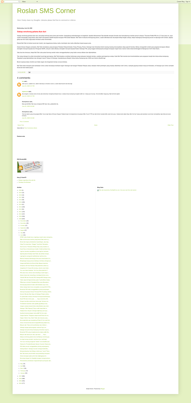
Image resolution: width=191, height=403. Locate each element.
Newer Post (21, 125)
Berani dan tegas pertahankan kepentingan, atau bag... (34, 242)
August (22, 230)
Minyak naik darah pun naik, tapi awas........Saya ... (33, 334)
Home (95, 125)
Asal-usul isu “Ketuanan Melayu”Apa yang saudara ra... (35, 246)
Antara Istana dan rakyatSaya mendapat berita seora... (34, 275)
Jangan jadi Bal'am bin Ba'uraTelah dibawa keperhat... (34, 263)
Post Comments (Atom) (30, 128)
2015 (20, 202)
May (21, 363)
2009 (20, 216)
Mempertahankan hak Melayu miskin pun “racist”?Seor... (35, 351)
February (23, 370)
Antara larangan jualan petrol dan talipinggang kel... (33, 356)
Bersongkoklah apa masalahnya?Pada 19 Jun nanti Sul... (35, 320)
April (21, 366)
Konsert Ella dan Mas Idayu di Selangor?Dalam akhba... (35, 294)
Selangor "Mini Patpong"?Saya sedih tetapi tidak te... (34, 308)
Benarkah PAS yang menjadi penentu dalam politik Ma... (35, 332)
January (22, 373)
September (23, 228)
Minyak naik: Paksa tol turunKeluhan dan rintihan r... (34, 325)
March (22, 368)
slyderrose (25, 91)
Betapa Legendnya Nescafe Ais (27, 180)
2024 (20, 192)
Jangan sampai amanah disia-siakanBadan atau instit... (34, 306)
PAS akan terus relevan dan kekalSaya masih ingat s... (34, 272)
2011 (20, 211)
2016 (20, 199)
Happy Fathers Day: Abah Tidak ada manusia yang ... (34, 318)
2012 (20, 209)
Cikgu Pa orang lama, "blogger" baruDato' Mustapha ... (34, 244)
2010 (20, 214)
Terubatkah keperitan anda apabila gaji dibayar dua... (34, 303)
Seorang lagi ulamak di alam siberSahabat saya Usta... (34, 284)
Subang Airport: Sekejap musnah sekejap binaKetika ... (34, 348)
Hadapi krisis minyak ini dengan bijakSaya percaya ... (34, 310)
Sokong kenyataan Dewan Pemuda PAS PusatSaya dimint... (36, 291)
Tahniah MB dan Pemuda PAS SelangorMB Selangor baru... (36, 277)
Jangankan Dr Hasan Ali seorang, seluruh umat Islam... (35, 268)
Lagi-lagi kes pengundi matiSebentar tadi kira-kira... (33, 256)
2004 (20, 383)
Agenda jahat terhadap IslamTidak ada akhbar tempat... (35, 253)
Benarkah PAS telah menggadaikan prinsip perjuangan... (35, 289)
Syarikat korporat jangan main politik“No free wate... (34, 313)
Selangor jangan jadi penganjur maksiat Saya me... (33, 327)
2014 (20, 204)
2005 (20, 381)
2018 (20, 195)
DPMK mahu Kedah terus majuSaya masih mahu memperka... (36, 237)
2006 (20, 378)
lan (23, 81)
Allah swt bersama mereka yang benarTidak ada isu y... (35, 239)
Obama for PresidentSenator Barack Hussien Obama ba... (35, 344)
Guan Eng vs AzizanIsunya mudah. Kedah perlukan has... (35, 249)
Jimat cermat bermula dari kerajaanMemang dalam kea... (35, 322)
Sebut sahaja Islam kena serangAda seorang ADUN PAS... (35, 287)
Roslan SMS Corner (46, 10)
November (23, 223)
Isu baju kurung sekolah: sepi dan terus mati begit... (34, 339)
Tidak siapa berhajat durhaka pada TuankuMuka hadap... (35, 280)
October (22, 225)
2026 (20, 190)
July (21, 232)
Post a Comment (24, 121)
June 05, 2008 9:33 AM (28, 118)
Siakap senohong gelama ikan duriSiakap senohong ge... (35, 337)
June (21, 235)
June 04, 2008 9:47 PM (28, 86)
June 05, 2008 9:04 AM (28, 106)
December (23, 221)
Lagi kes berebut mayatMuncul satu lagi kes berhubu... (34, 251)
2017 (20, 197)
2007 (20, 376)
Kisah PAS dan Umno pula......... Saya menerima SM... (34, 299)
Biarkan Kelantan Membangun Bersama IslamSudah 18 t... (35, 258)
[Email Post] (29, 72)
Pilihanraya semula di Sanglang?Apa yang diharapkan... (35, 282)
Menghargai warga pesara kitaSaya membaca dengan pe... (36, 261)
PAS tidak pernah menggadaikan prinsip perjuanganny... (35, 346)
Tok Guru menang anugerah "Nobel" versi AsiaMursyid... (35, 341)
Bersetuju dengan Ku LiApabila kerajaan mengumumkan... (35, 358)
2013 (20, 207)
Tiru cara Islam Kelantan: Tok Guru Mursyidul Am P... (34, 270)
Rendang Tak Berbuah (25, 182)
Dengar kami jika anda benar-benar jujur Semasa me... (34, 301)
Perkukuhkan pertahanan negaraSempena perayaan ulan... (36, 360)
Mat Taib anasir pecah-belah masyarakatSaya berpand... (35, 353)
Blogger (103, 388)
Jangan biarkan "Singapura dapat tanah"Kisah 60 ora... (34, 315)
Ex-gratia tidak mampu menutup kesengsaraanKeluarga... (35, 296)
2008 (20, 218)
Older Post (170, 125)
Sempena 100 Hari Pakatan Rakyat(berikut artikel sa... (34, 265)
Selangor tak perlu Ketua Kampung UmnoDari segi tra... (35, 329)
